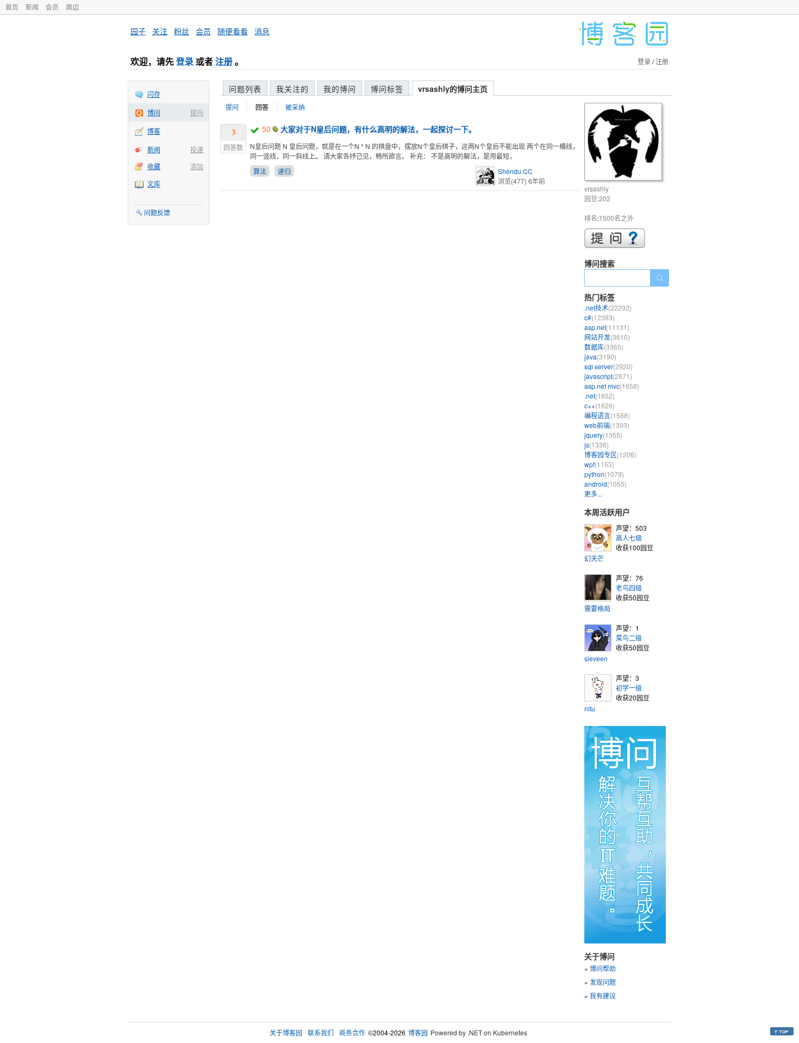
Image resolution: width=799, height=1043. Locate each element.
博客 (153, 130)
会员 (52, 6)
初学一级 (629, 687)
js (596, 444)
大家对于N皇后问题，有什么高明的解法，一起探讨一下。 (378, 128)
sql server (608, 366)
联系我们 (321, 1032)
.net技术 (608, 307)
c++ (599, 405)
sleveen (596, 658)
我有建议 (603, 995)
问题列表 (245, 88)
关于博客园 (286, 1032)
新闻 (32, 6)
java (600, 356)
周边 (72, 6)
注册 (224, 61)
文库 (153, 183)
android (605, 483)
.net (599, 395)
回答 (262, 107)
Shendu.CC (515, 171)
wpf (599, 464)
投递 (196, 149)
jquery (603, 434)
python (604, 474)
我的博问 (339, 88)
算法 (259, 171)
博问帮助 (603, 968)
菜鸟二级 (629, 637)
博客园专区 (610, 454)
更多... (593, 493)
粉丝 (181, 31)
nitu (589, 708)
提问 (196, 112)
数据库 (603, 346)
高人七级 (629, 537)
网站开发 (607, 337)
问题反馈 (157, 212)
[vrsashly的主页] (624, 143)
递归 (284, 171)
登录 (184, 61)
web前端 (606, 425)
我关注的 (292, 88)
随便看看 (232, 31)
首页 (11, 6)
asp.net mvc (611, 385)
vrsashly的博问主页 (453, 88)
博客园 (418, 1032)
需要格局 (597, 608)
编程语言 (607, 415)
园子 (138, 31)
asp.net (606, 327)
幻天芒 (594, 558)
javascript (608, 376)
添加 (196, 166)
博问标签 (387, 88)
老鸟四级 (629, 587)
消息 (262, 31)
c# (599, 317)
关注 (159, 31)
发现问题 (603, 981)
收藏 (153, 166)
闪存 (153, 93)
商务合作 (352, 1032)
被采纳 (295, 106)
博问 (153, 112)
